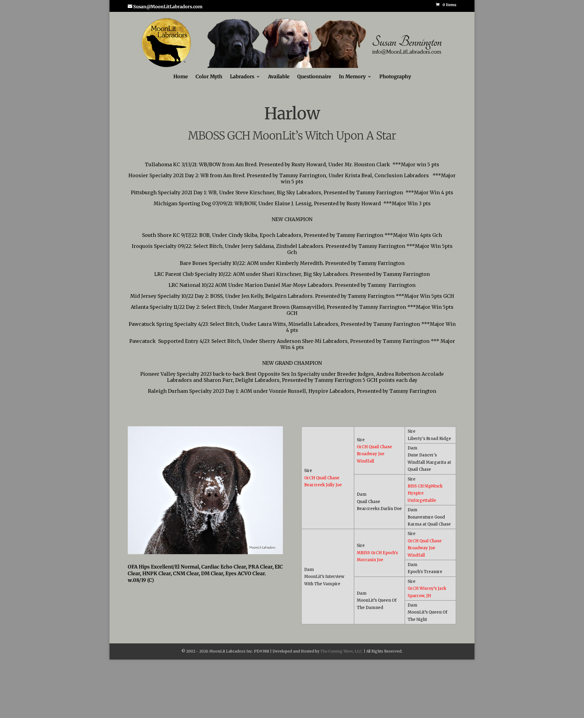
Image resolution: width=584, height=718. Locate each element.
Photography (395, 76)
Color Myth (209, 76)
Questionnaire (314, 76)
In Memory (352, 76)
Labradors (242, 76)
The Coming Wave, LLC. (341, 651)
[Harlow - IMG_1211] (205, 552)
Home (180, 76)
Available (279, 76)
